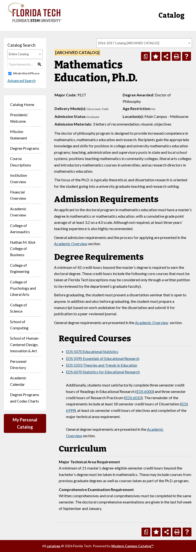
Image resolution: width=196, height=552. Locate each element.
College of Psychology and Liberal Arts (23, 288)
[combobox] (144, 43)
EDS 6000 (144, 391)
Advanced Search (21, 80)
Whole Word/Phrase (26, 73)
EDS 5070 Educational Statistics (92, 351)
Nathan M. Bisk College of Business (23, 248)
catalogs (53, 546)
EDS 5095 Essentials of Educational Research (102, 358)
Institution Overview (18, 178)
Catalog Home (22, 104)
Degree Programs (24, 148)
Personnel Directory (18, 364)
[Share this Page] (166, 56)
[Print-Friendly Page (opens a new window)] (176, 56)
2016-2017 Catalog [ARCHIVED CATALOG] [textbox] (128, 43)
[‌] (34, 21)
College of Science (18, 308)
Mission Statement (18, 134)
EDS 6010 (133, 397)
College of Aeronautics (20, 228)
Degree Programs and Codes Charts (24, 397)
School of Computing (19, 324)
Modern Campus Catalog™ (132, 546)
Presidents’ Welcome (19, 117)
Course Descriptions (20, 161)
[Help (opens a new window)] (186, 56)
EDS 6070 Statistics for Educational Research (103, 372)
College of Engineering (19, 268)
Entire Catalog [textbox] (19, 54)
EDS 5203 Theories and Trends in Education (101, 365)
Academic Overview (18, 211)
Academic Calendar (18, 380)
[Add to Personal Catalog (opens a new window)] (155, 56)
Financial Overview (18, 195)
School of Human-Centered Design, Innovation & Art (24, 344)
